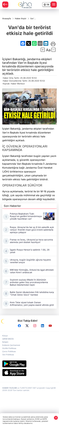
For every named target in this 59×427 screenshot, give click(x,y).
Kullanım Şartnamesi (11, 345)
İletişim (5, 342)
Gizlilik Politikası (9, 348)
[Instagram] (35, 326)
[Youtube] (50, 326)
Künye (5, 336)
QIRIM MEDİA (8, 339)
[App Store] (29, 372)
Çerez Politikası (9, 351)
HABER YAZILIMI (9, 388)
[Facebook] (19, 326)
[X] (27, 326)
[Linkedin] (42, 326)
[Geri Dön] (5, 5)
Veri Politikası (8, 354)
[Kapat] (56, 418)
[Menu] (54, 5)
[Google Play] (29, 363)
